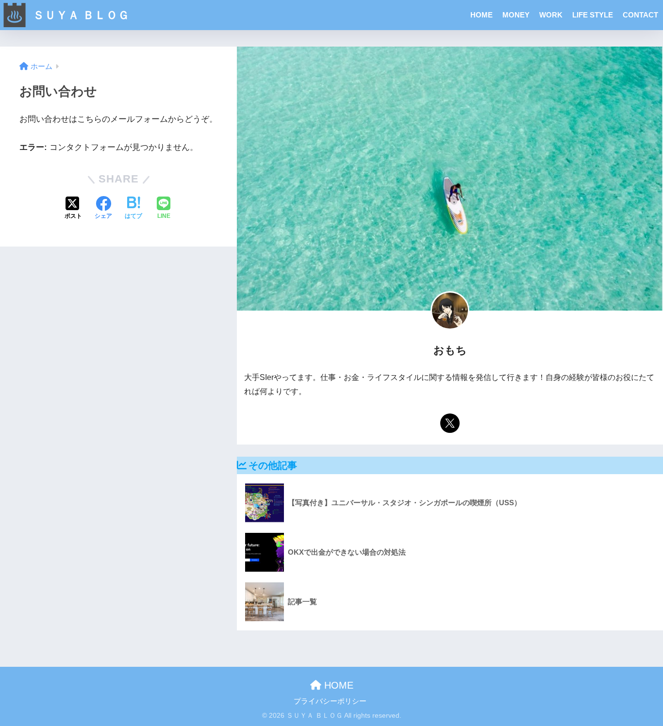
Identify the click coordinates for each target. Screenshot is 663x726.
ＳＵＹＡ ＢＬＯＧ (80, 15)
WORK (551, 15)
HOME (481, 15)
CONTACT (640, 15)
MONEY (516, 15)
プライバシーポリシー (330, 701)
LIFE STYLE (592, 15)
